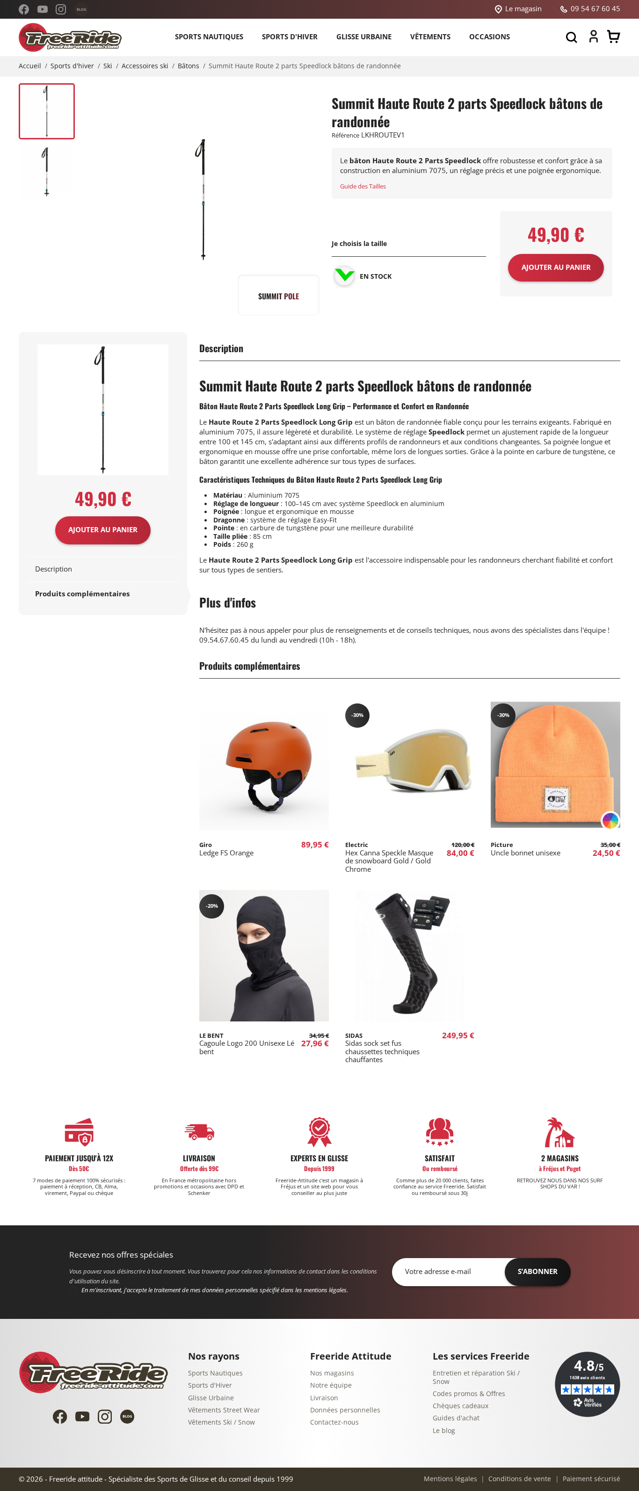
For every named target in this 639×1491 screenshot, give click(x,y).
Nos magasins (332, 1373)
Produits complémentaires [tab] (82, 594)
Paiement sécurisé (590, 1479)
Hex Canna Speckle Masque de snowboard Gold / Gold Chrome (389, 857)
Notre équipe (331, 1386)
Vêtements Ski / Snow (221, 1422)
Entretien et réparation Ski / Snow (476, 1377)
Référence (345, 135)
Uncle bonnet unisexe (525, 849)
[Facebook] (24, 9)
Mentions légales (450, 1479)
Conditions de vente (519, 1479)
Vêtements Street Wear (224, 1410)
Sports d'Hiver (210, 1386)
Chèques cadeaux (460, 1406)
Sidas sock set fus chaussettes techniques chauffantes (382, 1048)
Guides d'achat (456, 1418)
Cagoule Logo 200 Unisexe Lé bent (246, 1044)
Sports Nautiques (215, 1373)
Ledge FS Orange (226, 849)
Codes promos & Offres (469, 1394)
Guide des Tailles (363, 186)
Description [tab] (53, 569)
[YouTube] (42, 9)
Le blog (444, 1431)
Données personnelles (345, 1410)
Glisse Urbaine (211, 1398)
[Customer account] (593, 40)
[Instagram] (61, 9)
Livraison (324, 1398)
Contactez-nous (334, 1422)
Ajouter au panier (103, 530)
